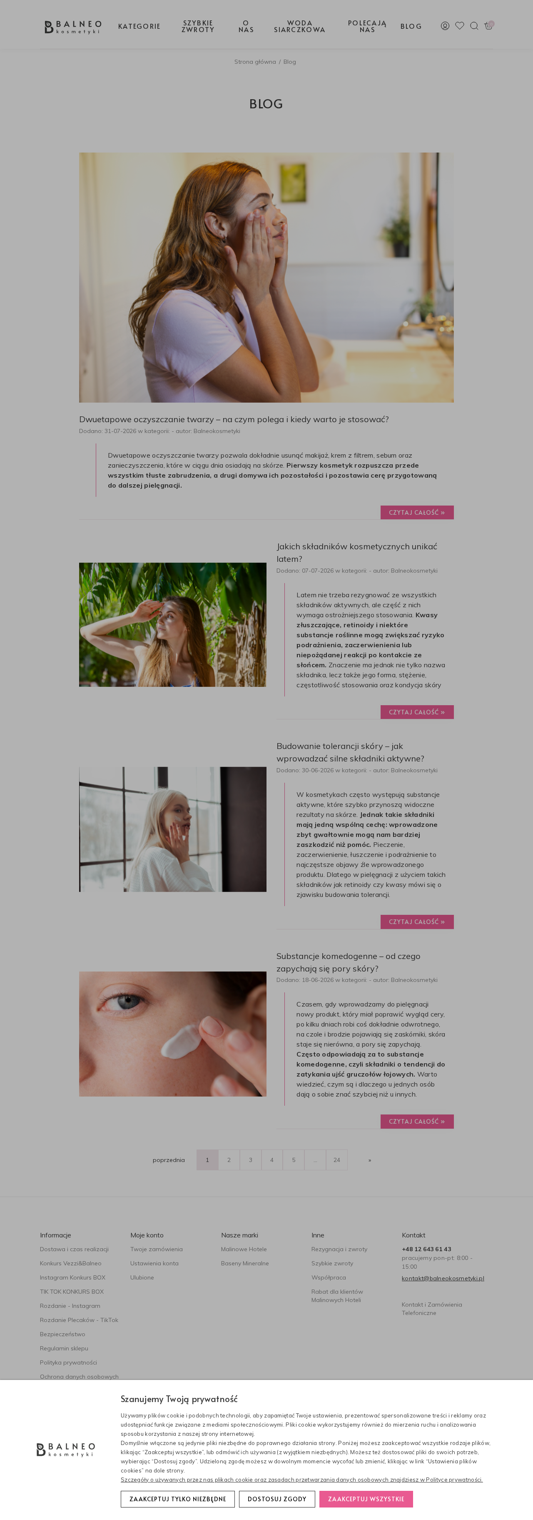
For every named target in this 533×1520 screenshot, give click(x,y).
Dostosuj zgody (277, 1499)
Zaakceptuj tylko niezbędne (178, 1499)
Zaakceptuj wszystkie (366, 1499)
